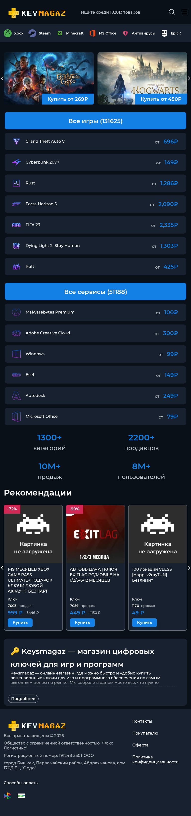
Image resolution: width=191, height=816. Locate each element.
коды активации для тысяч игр (107, 687)
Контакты (142, 721)
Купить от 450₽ (161, 99)
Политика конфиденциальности (155, 759)
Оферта (140, 745)
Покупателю (145, 733)
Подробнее (23, 698)
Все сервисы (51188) (95, 291)
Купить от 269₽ (68, 99)
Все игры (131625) (95, 121)
